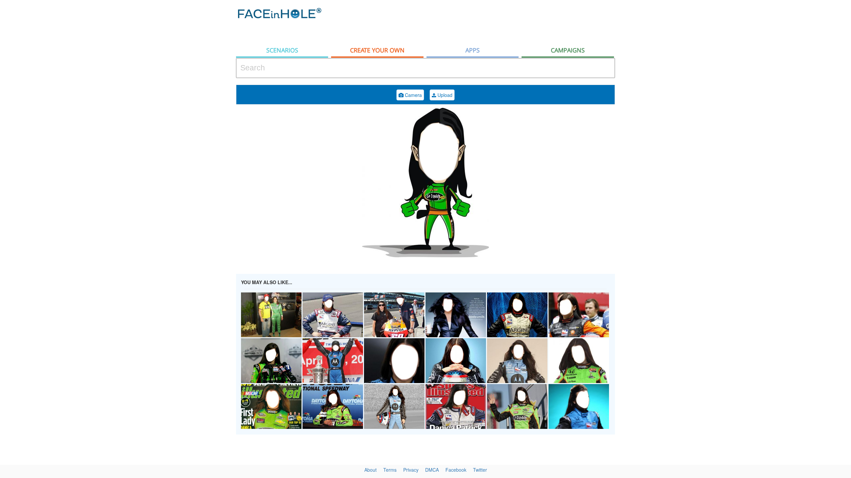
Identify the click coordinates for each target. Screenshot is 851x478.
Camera (413, 95)
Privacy (411, 469)
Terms (390, 469)
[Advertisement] (791, 106)
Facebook (455, 469)
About (370, 469)
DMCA (432, 469)
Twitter (480, 469)
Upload (444, 95)
